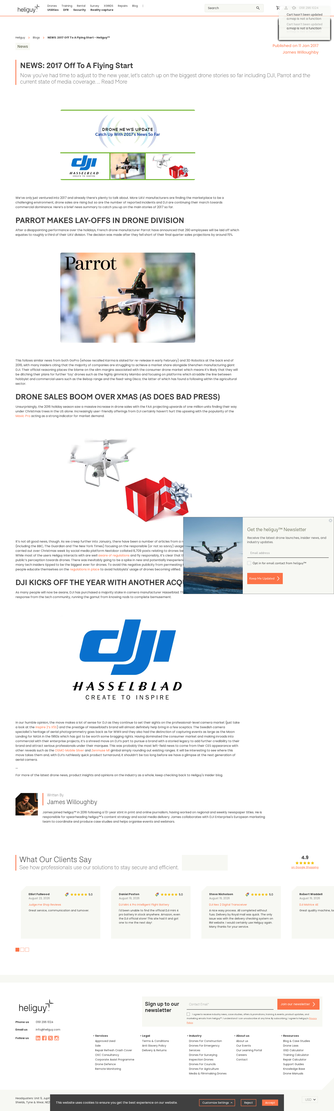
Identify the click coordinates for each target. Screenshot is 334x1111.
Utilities (53, 10)
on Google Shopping (305, 867)
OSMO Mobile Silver (69, 750)
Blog (135, 6)
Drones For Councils (202, 1064)
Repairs (123, 6)
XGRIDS (108, 6)
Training (66, 6)
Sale (98, 1046)
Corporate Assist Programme (114, 1059)
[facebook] (44, 1038)
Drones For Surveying (203, 1055)
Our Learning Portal (249, 1050)
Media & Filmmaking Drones (208, 1073)
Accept (270, 1103)
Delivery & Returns (154, 1050)
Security (79, 10)
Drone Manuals (293, 1073)
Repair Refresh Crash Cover (113, 1050)
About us (242, 1041)
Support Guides (293, 1064)
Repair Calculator (294, 1059)
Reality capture (101, 10)
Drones (52, 6)
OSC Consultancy (107, 1055)
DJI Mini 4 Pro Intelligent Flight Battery (144, 905)
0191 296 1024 (44, 1022)
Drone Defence (105, 1064)
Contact (242, 1059)
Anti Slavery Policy (154, 1046)
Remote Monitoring (108, 1069)
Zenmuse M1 (100, 750)
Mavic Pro (22, 416)
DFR (66, 10)
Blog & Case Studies (296, 1041)
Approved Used (105, 1041)
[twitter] (50, 1038)
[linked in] (38, 1038)
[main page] (27, 8)
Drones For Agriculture (204, 1069)
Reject (248, 1103)
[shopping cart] (278, 8)
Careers (241, 1055)
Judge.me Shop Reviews (45, 905)
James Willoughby (301, 52)
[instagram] (56, 1038)
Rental (81, 6)
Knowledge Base (294, 1069)
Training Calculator (296, 1055)
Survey (94, 6)
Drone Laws (290, 1046)
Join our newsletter (295, 1004)
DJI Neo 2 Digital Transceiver (228, 905)
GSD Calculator (293, 1050)
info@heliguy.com (48, 1029)
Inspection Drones (201, 1059)
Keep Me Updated (261, 578)
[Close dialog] (330, 520)
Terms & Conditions (155, 1041)
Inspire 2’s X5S (46, 727)
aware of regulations (114, 555)
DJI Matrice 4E (308, 905)
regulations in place (85, 569)
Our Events (243, 1046)
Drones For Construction (205, 1041)
